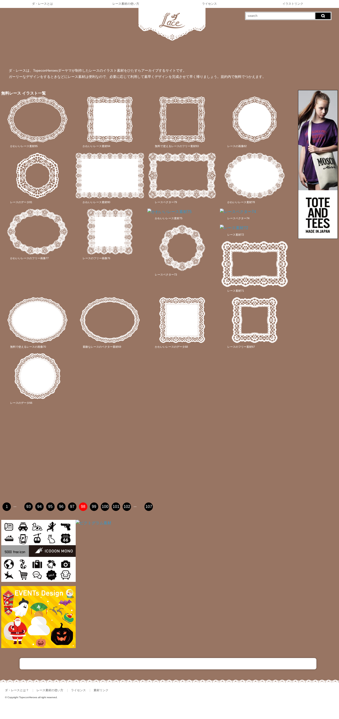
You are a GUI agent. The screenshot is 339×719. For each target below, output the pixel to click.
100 (105, 506)
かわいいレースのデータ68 (171, 346)
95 (50, 506)
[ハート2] (179, 56)
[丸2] (29, 56)
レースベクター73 (166, 274)
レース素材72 (235, 234)
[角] (48, 56)
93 (28, 506)
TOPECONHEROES (310, 700)
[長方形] (123, 56)
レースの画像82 (237, 146)
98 (83, 506)
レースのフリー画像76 (96, 258)
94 (39, 506)
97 (72, 506)
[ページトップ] (168, 663)
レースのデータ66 (21, 402)
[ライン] (198, 56)
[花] (216, 56)
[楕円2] (104, 56)
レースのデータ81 (21, 202)
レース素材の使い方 (125, 3)
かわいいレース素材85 (24, 146)
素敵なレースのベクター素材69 (102, 346)
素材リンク (101, 690)
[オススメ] (272, 56)
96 (61, 506)
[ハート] (160, 56)
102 (127, 506)
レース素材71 (235, 290)
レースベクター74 (238, 218)
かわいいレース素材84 (96, 146)
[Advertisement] (147, 459)
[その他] (235, 56)
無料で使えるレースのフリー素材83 (177, 146)
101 (116, 506)
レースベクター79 (166, 202)
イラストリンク (292, 3)
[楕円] (85, 56)
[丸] (11, 56)
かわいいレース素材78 (241, 202)
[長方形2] (141, 56)
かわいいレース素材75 (168, 218)
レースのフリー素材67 (241, 346)
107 (148, 506)
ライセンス (209, 3)
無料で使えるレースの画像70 (28, 346)
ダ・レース (277, 700)
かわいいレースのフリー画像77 (29, 258)
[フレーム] (254, 56)
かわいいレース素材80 (96, 202)
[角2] (67, 56)
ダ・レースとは (42, 3)
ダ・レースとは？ (17, 690)
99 (94, 506)
